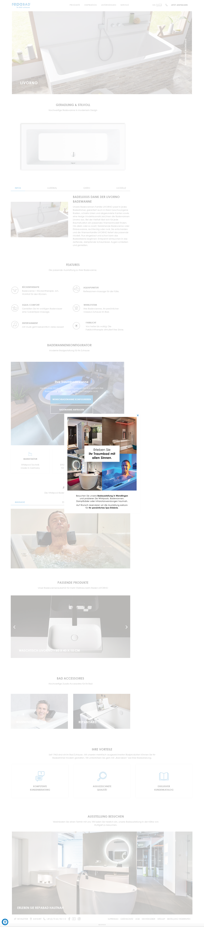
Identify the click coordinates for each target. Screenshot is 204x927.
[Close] (138, 415)
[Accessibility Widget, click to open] (5, 922)
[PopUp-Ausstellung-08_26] (102, 415)
